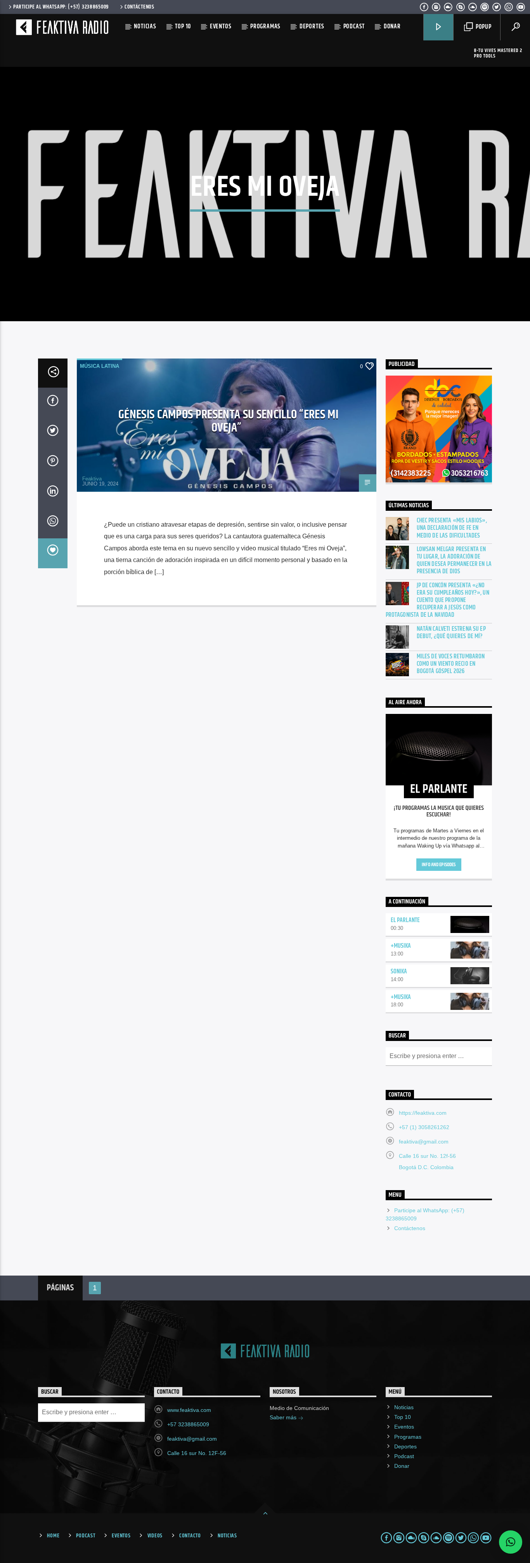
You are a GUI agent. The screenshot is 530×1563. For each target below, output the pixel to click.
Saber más (284, 1417)
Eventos (221, 26)
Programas (265, 26)
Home (53, 1536)
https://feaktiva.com (423, 1113)
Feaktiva (92, 479)
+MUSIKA (401, 946)
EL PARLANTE (405, 920)
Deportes (312, 26)
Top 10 (183, 26)
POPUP (483, 27)
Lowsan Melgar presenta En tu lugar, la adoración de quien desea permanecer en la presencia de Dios (454, 561)
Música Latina (99, 366)
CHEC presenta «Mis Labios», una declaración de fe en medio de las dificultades (452, 528)
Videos (155, 1536)
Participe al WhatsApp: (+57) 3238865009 (61, 7)
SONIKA (399, 971)
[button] (510, 1542)
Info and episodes (439, 865)
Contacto (190, 1536)
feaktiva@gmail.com (424, 1141)
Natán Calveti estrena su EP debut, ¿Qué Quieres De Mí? (451, 632)
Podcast (354, 26)
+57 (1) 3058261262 (424, 1127)
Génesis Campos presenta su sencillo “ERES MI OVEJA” (228, 421)
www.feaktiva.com (189, 1410)
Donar (392, 26)
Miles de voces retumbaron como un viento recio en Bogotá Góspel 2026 (451, 664)
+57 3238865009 (188, 1424)
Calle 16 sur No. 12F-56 (196, 1453)
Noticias (145, 26)
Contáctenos (139, 7)
